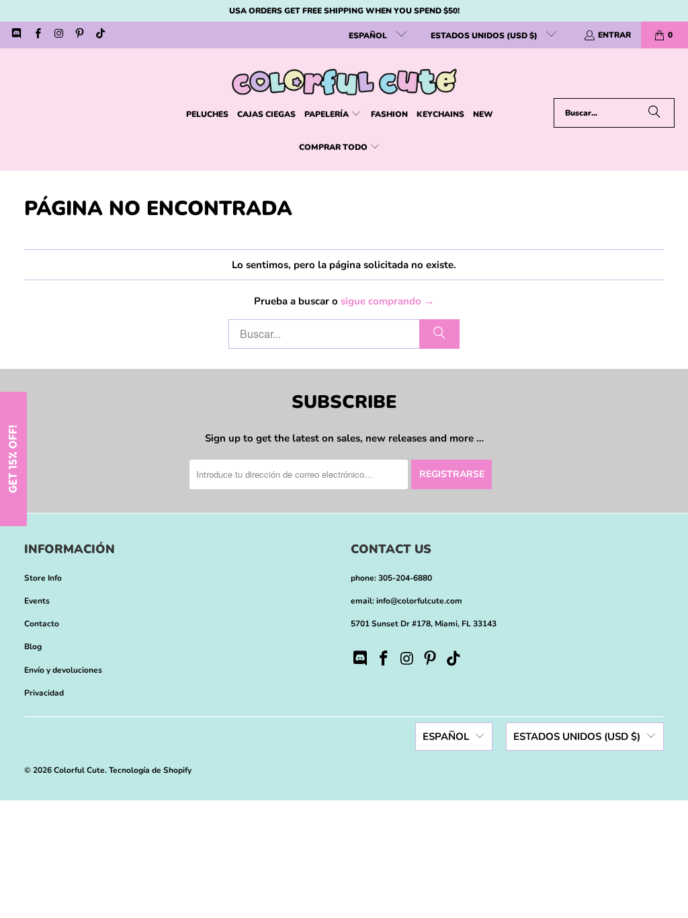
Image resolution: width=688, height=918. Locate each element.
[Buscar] (654, 113)
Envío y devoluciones (63, 670)
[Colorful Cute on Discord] (16, 35)
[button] (332, 114)
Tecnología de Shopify (150, 770)
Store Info (43, 578)
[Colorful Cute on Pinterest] (79, 35)
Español (369, 35)
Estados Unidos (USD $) (485, 35)
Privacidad (44, 692)
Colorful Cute (79, 770)
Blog (33, 646)
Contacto (41, 623)
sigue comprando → (387, 301)
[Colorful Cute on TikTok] (99, 35)
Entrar (614, 35)
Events (37, 600)
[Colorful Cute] (344, 76)
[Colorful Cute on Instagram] (58, 35)
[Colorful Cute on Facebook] (36, 35)
